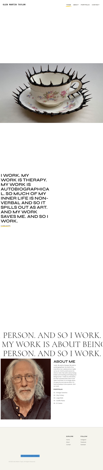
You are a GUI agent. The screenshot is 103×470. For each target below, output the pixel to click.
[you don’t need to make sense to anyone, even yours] (46, 439)
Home (68, 439)
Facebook (83, 442)
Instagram (83, 439)
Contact (68, 444)
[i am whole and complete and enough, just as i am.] (24, 439)
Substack (83, 444)
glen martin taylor (14, 4)
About (68, 442)
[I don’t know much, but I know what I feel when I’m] (14, 445)
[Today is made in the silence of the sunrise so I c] (35, 439)
